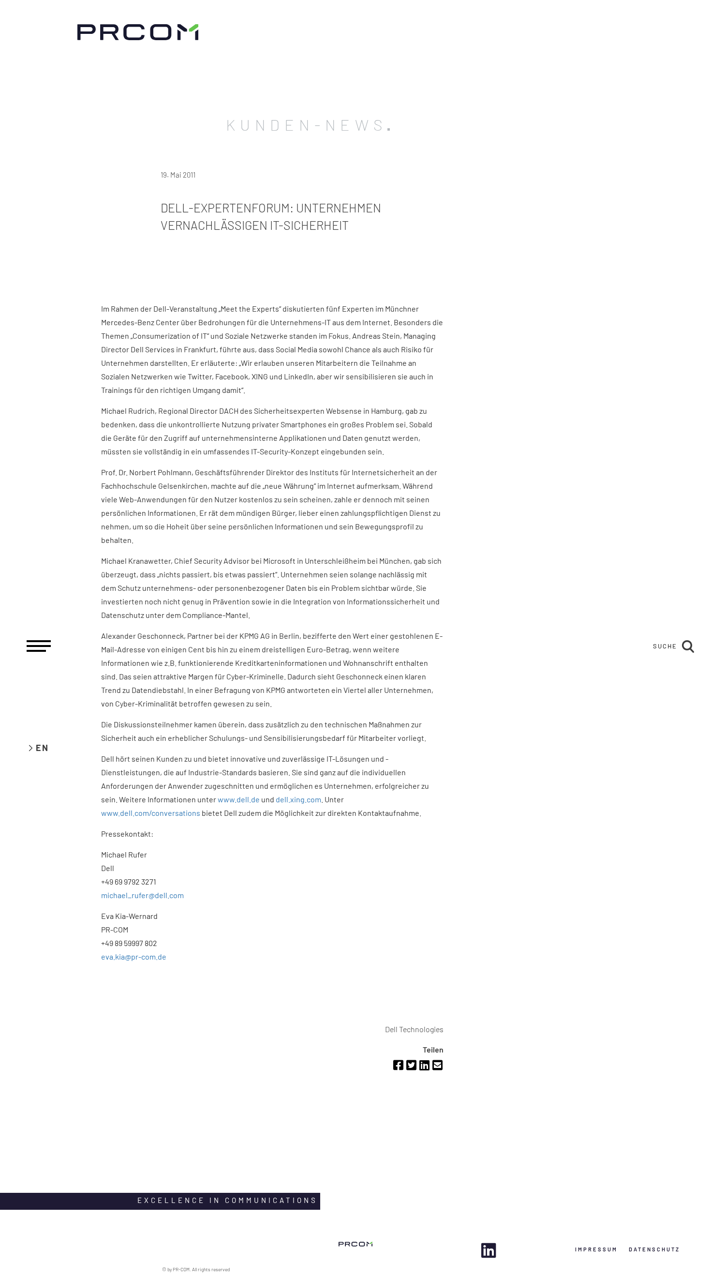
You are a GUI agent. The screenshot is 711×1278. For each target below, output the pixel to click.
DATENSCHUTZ (654, 1249)
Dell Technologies (414, 1029)
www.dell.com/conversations (150, 812)
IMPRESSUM (596, 1249)
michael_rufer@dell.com (142, 895)
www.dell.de (239, 799)
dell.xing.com (298, 799)
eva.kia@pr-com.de (133, 956)
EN (42, 747)
